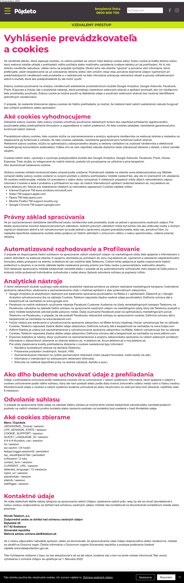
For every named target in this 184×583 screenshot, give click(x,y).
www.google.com (57, 301)
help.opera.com (32, 197)
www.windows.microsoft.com (54, 190)
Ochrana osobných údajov (98, 577)
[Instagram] (177, 10)
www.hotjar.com (164, 326)
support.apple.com (34, 194)
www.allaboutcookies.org (145, 172)
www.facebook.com (58, 319)
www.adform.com (165, 333)
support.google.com (47, 204)
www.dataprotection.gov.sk (31, 548)
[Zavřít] (180, 577)
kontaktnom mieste (159, 505)
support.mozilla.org (45, 201)
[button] (7, 11)
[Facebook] (169, 10)
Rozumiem (166, 577)
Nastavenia (145, 577)
